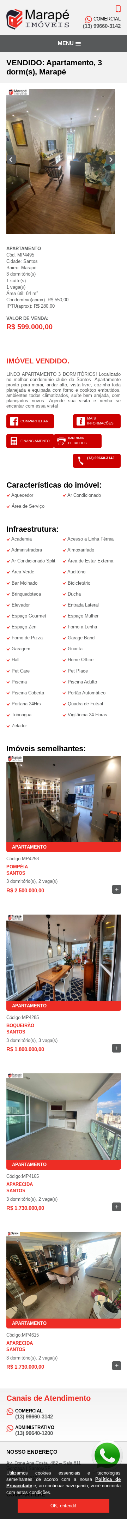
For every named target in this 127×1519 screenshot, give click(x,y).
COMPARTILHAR (34, 421)
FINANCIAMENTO (35, 441)
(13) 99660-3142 (101, 458)
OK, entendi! (63, 1505)
